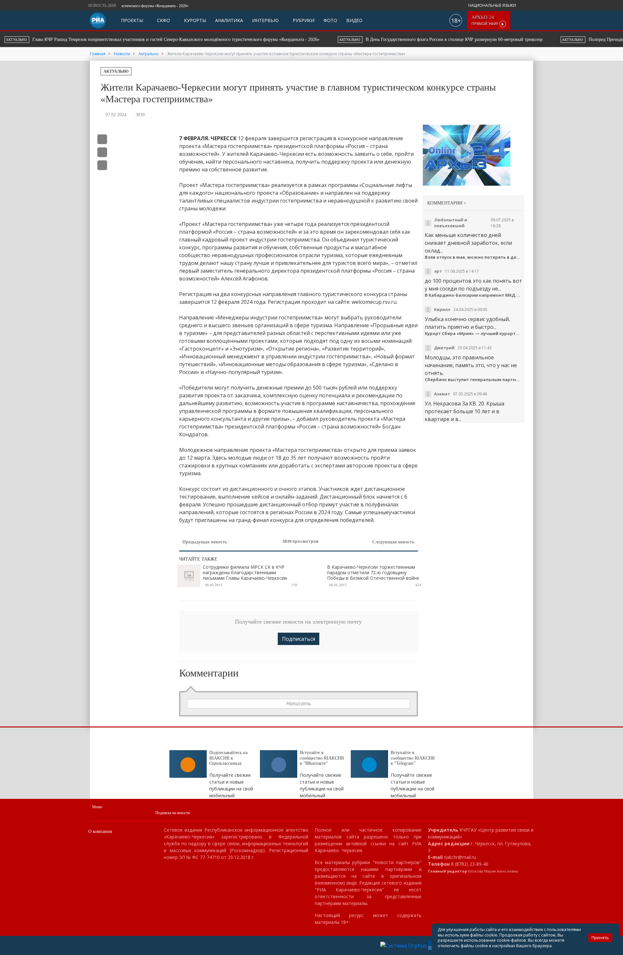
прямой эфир (485, 20)
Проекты (132, 20)
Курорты (194, 20)
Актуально (116, 71)
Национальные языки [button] (492, 5)
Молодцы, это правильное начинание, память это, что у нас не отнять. (471, 365)
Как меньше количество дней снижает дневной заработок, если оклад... (468, 242)
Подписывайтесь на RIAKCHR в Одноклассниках (228, 758)
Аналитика (229, 20)
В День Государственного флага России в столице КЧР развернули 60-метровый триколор (207, 39)
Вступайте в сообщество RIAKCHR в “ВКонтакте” (322, 758)
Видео (354, 20)
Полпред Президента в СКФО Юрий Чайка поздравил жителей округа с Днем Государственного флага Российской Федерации (466, 39)
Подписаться (298, 638)
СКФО (163, 20)
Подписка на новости (172, 813)
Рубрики (302, 20)
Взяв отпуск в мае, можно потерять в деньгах (473, 257)
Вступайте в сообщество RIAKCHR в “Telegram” (413, 758)
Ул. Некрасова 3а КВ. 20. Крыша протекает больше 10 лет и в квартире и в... (464, 411)
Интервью (265, 20)
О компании (100, 831)
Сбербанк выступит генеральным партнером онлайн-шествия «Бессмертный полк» (473, 379)
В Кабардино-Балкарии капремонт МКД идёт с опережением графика (473, 295)
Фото (330, 20)
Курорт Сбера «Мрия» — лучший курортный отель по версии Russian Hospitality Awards (473, 333)
